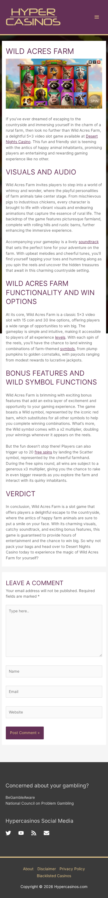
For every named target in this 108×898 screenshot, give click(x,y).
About (28, 869)
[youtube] (24, 833)
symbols (67, 348)
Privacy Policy (72, 869)
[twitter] (12, 833)
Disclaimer (46, 869)
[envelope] (47, 833)
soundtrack (89, 242)
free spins (43, 452)
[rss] (37, 833)
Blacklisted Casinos (54, 876)
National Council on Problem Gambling (40, 803)
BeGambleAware (20, 797)
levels (60, 337)
